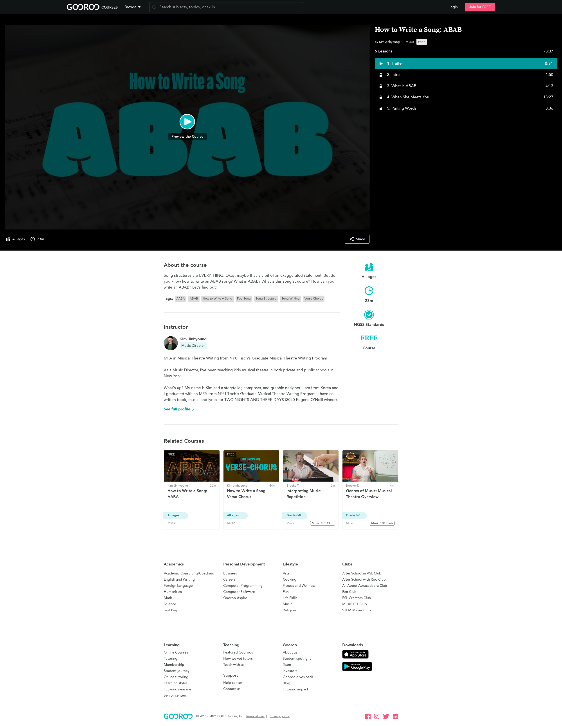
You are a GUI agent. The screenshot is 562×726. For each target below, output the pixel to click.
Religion (289, 610)
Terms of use (255, 716)
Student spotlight (297, 658)
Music (287, 604)
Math (168, 598)
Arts (286, 573)
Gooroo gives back (298, 677)
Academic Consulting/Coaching (189, 573)
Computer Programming (243, 585)
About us (290, 652)
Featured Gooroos (238, 652)
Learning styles (175, 683)
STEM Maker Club (356, 610)
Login (453, 7)
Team (287, 665)
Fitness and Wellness (299, 585)
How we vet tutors (238, 658)
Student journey (176, 671)
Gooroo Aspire (235, 598)
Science (170, 604)
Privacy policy (280, 716)
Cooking (289, 579)
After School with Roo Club (364, 579)
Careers (229, 579)
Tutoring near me (177, 689)
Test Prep (171, 610)
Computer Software (239, 592)
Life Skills (290, 598)
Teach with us (233, 665)
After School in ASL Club (361, 573)
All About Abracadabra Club (364, 585)
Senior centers (175, 695)
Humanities (173, 592)
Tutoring (170, 658)
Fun (286, 592)
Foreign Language (178, 585)
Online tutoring (176, 677)
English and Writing (179, 579)
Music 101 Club (354, 604)
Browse (131, 7)
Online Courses (176, 652)
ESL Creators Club (356, 598)
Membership (174, 665)
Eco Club (349, 592)
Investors (290, 671)
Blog (286, 683)
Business (230, 573)
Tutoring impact (295, 689)
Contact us (231, 689)
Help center (232, 683)
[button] (133, 7)
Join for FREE (480, 7)
